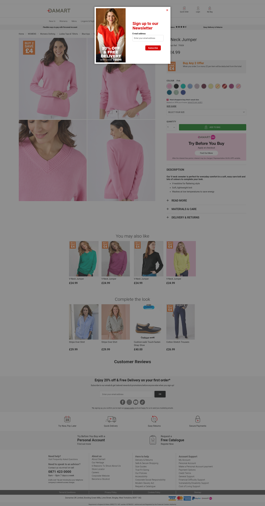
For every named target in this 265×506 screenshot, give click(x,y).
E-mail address (139, 33)
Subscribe (153, 47)
